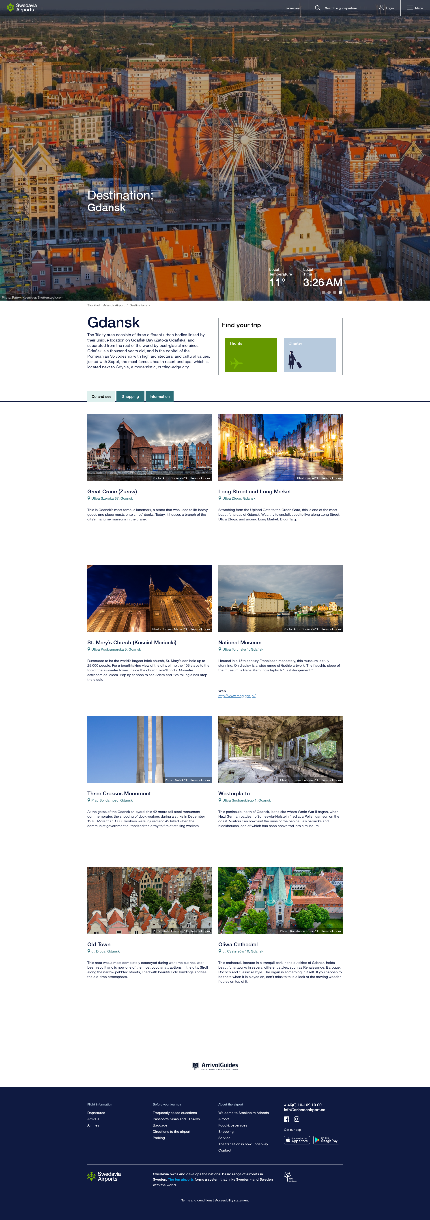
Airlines (93, 1125)
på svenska (293, 8)
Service (224, 1137)
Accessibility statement (232, 1200)
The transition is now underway (243, 1144)
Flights (236, 343)
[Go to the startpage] (104, 1176)
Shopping (226, 1131)
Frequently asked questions (175, 1112)
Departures (96, 1112)
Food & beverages (232, 1125)
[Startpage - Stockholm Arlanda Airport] (22, 7)
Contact (224, 1150)
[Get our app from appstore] (297, 1140)
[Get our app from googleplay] (326, 1140)
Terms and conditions (196, 1200)
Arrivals (93, 1119)
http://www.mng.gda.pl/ (237, 696)
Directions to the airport (171, 1131)
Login (390, 8)
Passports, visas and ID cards (176, 1119)
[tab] (323, 292)
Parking (159, 1137)
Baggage (160, 1125)
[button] (415, 8)
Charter (295, 343)
